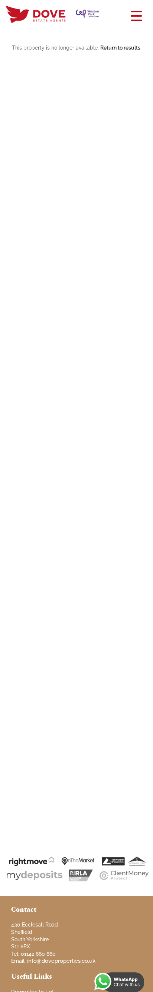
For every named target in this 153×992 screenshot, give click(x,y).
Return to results (120, 48)
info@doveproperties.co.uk (61, 961)
